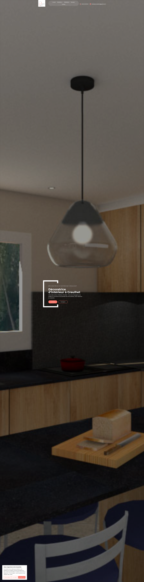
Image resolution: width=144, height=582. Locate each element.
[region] (14, 572)
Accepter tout (22, 577)
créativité (52, 298)
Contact (53, 302)
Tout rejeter (14, 577)
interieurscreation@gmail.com (99, 4)
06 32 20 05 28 (85, 4)
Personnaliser (7, 577)
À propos (63, 302)
